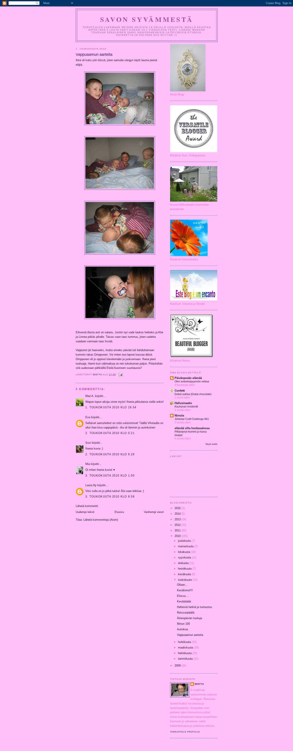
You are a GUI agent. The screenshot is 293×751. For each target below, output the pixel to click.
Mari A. (89, 396)
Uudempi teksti (85, 512)
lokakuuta (184, 551)
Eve (87, 417)
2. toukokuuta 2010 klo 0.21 (109, 433)
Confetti (180, 390)
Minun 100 (183, 623)
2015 (178, 508)
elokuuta (183, 563)
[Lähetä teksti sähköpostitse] (120, 374)
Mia (87, 464)
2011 (178, 530)
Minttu (199, 684)
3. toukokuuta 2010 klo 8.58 (109, 496)
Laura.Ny (91, 485)
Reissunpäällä (185, 612)
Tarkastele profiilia (185, 732)
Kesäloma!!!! (185, 590)
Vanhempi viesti (154, 512)
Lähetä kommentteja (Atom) (100, 519)
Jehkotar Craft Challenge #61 (192, 419)
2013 (178, 519)
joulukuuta (185, 540)
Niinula (179, 415)
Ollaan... (182, 584)
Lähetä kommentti (87, 506)
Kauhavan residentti (186, 406)
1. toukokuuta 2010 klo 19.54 (110, 407)
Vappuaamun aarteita (190, 634)
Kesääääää (184, 601)
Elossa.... (183, 595)
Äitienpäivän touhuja (189, 618)
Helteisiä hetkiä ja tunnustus (194, 607)
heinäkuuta (185, 568)
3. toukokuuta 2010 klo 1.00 (109, 475)
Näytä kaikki (211, 444)
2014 (178, 513)
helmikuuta (185, 653)
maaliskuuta (186, 647)
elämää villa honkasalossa (192, 428)
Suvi (88, 442)
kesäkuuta (185, 574)
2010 (178, 536)
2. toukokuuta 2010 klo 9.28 (109, 454)
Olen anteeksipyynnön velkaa (192, 381)
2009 (178, 665)
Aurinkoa (182, 629)
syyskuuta (185, 557)
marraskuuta (186, 546)
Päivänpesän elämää (188, 378)
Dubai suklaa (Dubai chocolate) (193, 394)
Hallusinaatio (183, 403)
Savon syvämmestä (146, 19)
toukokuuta (185, 579)
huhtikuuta (185, 642)
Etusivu (119, 512)
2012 (178, 524)
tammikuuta (185, 658)
